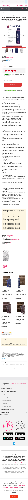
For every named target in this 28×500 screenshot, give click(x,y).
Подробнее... (19, 90)
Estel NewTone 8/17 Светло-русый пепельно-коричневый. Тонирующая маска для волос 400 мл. (21, 293)
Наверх (14, 378)
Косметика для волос (7, 397)
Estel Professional (8, 59)
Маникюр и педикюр (7, 400)
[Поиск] (26, 9)
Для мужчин (5, 403)
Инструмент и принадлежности (9, 394)
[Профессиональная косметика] (5, 5)
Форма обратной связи (14, 448)
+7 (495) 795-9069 (22, 5)
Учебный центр (4, 414)
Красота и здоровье (7, 406)
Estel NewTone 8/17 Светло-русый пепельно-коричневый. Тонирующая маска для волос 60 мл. (7, 293)
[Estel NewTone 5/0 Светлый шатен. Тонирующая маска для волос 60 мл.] (21, 308)
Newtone (8, 60)
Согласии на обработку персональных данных (14, 462)
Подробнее (4, 358)
